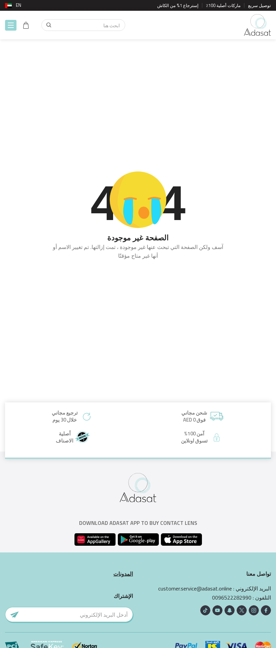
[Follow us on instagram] (254, 610)
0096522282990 (231, 598)
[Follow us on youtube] (217, 610)
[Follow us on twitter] (242, 610)
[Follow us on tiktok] (205, 610)
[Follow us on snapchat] (230, 610)
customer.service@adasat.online (195, 588)
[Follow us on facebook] (266, 610)
